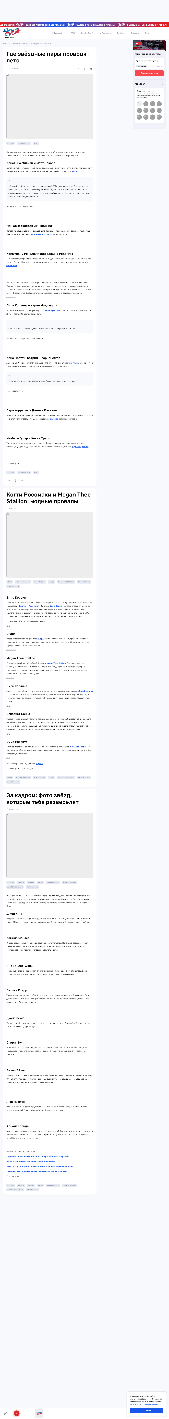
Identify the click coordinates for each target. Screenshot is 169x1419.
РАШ (73, 33)
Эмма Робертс (13, 586)
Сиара (51, 582)
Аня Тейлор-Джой (15, 887)
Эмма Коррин (39, 582)
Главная (6, 44)
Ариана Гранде (53, 883)
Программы (106, 33)
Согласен (147, 1410)
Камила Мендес (69, 883)
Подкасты (135, 33)
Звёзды (21, 883)
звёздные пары (24, 143)
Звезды (10, 143)
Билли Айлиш (32, 887)
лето (36, 143)
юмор (40, 883)
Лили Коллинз (84, 582)
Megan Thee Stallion (66, 582)
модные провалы (23, 582)
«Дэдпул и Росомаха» (28, 606)
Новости (16, 44)
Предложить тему (149, 73)
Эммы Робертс (76, 747)
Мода (9, 582)
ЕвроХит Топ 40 (87, 33)
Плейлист (121, 33)
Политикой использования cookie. (144, 1404)
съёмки (31, 883)
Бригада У (58, 33)
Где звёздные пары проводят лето (36, 44)
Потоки (148, 33)
